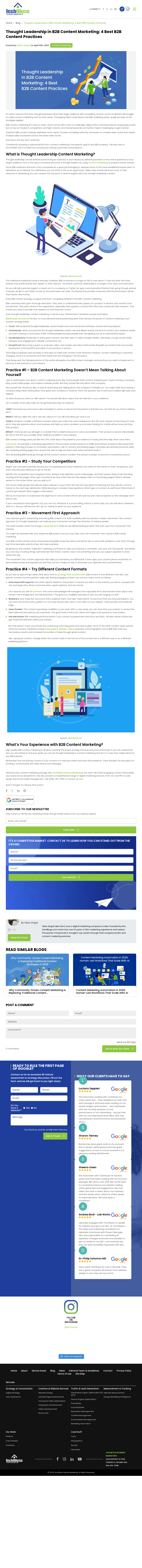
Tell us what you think (117, 1048)
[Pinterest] (24, 791)
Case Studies (12, 1441)
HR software (36, 591)
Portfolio (9, 1436)
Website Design (45, 1393)
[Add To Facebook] (103, 9)
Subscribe (68, 829)
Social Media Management (83, 1419)
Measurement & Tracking (117, 1388)
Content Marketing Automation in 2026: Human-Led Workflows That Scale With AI (102, 991)
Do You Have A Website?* (16, 1108)
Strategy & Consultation (19, 1388)
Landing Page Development (51, 1397)
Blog (18, 23)
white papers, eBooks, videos (59, 629)
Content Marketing (61, 45)
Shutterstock (75, 276)
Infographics (76, 1441)
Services (10, 1382)
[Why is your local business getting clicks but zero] (120, 1341)
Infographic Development (50, 1405)
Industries (10, 1445)
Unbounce (11, 444)
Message (17, 1117)
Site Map (80, 1373)
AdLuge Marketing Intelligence (117, 1397)
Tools (73, 1436)
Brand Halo (43, 1413)
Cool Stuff (76, 1431)
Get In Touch (53, 1136)
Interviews (75, 1449)
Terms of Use (64, 1373)
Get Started (69, 877)
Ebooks (74, 1445)
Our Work (11, 1431)
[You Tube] (115, 9)
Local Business (77, 1407)
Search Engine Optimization (83, 1399)
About (24, 1370)
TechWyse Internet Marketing (67, 772)
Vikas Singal (23, 45)
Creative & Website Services (53, 1388)
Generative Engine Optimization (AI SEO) (87, 1393)
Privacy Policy (124, 1370)
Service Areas (39, 1370)
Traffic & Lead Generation (85, 1388)
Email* (16, 1098)
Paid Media (76, 1403)
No (35, 1108)
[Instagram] (107, 9)
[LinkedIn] (111, 9)
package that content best (71, 574)
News (62, 1370)
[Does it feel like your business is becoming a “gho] (54, 1341)
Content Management (81, 1415)
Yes (28, 1108)
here (81, 779)
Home (9, 23)
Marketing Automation (81, 1423)
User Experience (13, 1397)
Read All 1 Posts (19, 937)
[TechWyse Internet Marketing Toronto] (17, 9)
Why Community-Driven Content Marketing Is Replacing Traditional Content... (37, 991)
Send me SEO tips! (126, 1042)
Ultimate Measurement (114, 1393)
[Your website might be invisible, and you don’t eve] (21, 1341)
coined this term (50, 526)
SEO (113, 776)
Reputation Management (82, 1411)
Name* (16, 1090)
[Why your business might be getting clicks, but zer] (87, 1341)
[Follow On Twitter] (12, 791)
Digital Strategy (13, 1393)
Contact (107, 1370)
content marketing (98, 162)
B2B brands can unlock (17, 318)
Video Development (47, 1409)
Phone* (46, 1090)
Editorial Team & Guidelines (84, 1370)
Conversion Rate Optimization (51, 1401)
